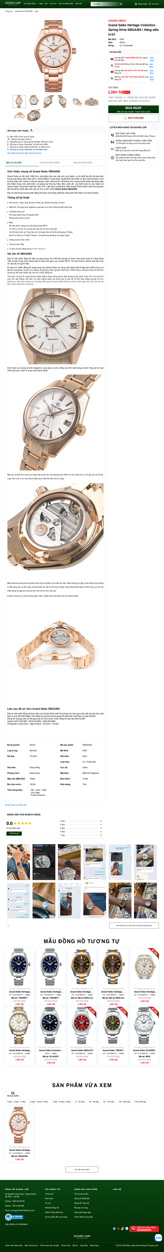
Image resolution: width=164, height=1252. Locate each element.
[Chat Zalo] (158, 1238)
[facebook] (114, 1229)
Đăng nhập (142, 4)
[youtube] (118, 1229)
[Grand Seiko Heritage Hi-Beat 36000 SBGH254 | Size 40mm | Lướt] (113, 967)
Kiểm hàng (94, 1245)
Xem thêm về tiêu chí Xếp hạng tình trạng (24, 153)
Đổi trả (75, 1245)
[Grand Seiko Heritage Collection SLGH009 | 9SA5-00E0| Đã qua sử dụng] (19, 967)
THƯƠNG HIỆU (30, 4)
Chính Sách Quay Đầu (83, 1217)
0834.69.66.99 (19, 1201)
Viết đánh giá (14, 833)
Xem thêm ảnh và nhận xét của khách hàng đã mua (134, 925)
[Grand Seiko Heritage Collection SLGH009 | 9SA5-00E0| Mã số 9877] (51, 967)
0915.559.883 (136, 118)
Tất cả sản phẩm (81, 1194)
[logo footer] (82, 1237)
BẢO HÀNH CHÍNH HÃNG (128, 155)
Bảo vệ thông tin (31, 1245)
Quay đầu (84, 1245)
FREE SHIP (121, 148)
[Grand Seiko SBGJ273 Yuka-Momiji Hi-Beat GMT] (82, 1025)
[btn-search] (121, 4)
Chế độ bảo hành (50, 163)
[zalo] (126, 1229)
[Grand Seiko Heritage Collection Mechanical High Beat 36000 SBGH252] (144, 967)
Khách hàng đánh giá (54, 1212)
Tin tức (48, 1203)
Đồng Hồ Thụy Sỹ (81, 1203)
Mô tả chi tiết (14, 163)
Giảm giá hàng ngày (82, 1212)
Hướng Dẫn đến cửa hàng (56, 1217)
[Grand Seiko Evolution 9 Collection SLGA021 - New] (50, 1025)
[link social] (14, 1220)
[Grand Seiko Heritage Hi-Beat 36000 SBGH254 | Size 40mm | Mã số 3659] (82, 967)
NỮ (46, 4)
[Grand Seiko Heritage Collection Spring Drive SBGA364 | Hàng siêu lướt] (19, 1125)
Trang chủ (49, 1194)
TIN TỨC (53, 4)
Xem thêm (152, 59)
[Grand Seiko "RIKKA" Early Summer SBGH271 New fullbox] (113, 1025)
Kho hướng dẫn (82, 163)
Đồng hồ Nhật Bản (82, 1199)
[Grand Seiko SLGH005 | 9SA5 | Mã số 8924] (144, 1025)
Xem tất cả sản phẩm (82, 1169)
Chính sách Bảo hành (14, 1245)
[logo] (12, 5)
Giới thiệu (49, 1199)
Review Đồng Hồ (52, 1208)
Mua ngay (133, 110)
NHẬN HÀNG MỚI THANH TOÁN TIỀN (134, 141)
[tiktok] (122, 1230)
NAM (41, 4)
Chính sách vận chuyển (49, 1245)
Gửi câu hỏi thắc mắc (17, 805)
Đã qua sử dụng (81, 1208)
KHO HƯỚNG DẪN (65, 4)
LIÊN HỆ (78, 4)
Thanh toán (65, 1245)
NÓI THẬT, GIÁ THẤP (126, 134)
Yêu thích (155, 4)
